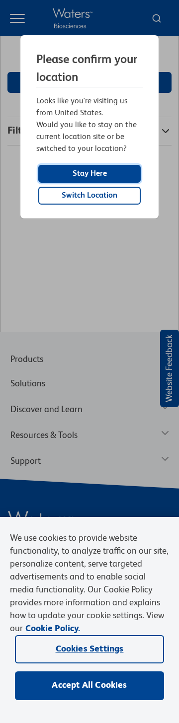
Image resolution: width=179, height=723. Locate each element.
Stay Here (90, 174)
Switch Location (89, 196)
